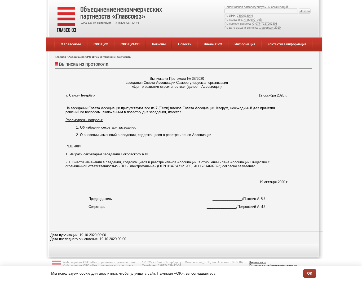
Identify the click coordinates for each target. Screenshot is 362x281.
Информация (245, 44)
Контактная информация (287, 44)
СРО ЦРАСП (130, 44)
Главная (60, 56)
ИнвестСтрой (253, 19)
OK (309, 273)
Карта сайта (257, 262)
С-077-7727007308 (264, 23)
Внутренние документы (115, 56)
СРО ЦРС (101, 44)
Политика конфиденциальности (273, 265)
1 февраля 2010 (270, 27)
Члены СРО (213, 44)
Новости (184, 44)
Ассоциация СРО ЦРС (83, 56)
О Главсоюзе (71, 44)
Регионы (159, 44)
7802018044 (245, 15)
